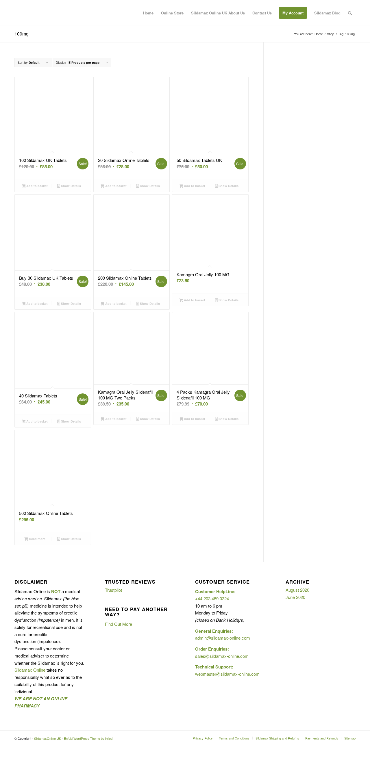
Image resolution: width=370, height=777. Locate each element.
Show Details (70, 186)
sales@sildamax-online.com (222, 656)
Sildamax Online (29, 670)
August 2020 (297, 590)
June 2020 (295, 597)
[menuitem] (148, 13)
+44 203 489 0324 (212, 598)
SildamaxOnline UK (47, 738)
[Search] (350, 13)
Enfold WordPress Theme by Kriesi (88, 738)
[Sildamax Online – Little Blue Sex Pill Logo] (57, 13)
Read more (36, 539)
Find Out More (118, 624)
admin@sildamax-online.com (222, 638)
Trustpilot (113, 590)
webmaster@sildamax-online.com (227, 674)
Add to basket (36, 186)
